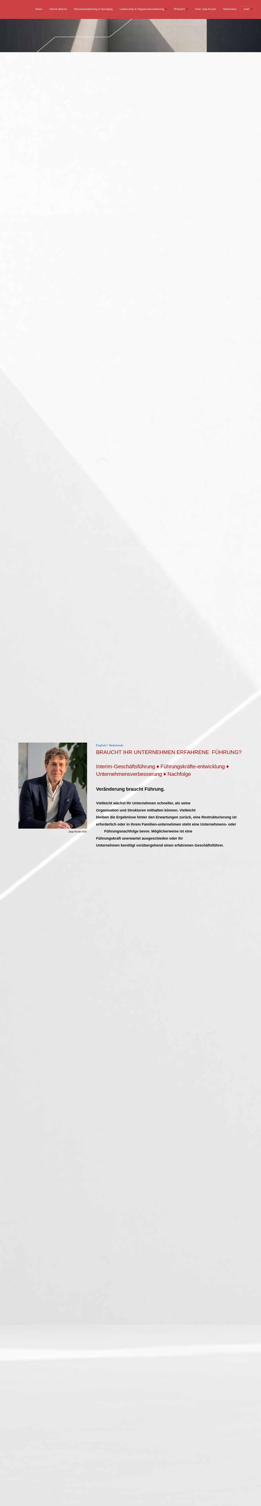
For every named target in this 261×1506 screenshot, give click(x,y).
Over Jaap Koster (205, 9)
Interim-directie (58, 9)
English (101, 745)
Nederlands (116, 745)
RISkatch (179, 9)
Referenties (230, 9)
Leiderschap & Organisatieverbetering (142, 9)
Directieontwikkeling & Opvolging (93, 9)
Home (38, 9)
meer (246, 9)
